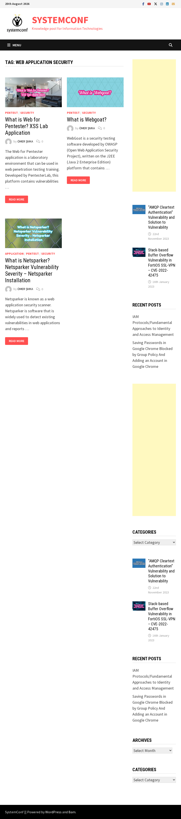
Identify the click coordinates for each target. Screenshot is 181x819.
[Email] (173, 3)
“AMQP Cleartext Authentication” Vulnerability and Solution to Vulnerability (161, 217)
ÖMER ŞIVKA (25, 141)
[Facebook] (143, 3)
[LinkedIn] (168, 3)
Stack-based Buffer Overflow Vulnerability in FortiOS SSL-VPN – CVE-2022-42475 (161, 262)
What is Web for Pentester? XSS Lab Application (26, 126)
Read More (18, 199)
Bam (71, 812)
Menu (17, 45)
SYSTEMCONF (60, 20)
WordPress (53, 812)
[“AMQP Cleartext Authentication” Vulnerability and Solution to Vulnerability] (138, 207)
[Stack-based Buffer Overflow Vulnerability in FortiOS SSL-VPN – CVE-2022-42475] (138, 250)
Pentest (11, 113)
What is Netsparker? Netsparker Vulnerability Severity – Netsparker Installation (31, 270)
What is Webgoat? (86, 119)
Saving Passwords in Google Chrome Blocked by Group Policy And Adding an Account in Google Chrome (152, 354)
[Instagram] (162, 3)
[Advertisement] (154, 125)
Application (14, 254)
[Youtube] (149, 3)
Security (27, 113)
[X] (156, 3)
